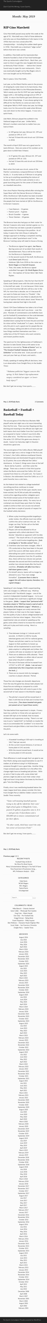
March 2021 (23, 1093)
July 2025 (23, 968)
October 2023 (23, 1019)
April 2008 (23, 1294)
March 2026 (23, 949)
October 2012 (23, 1282)
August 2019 (23, 1138)
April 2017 (23, 1205)
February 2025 (23, 980)
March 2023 (23, 1035)
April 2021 (23, 1090)
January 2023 (23, 1040)
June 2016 (23, 1229)
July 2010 (23, 1289)
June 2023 (23, 1028)
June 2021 (23, 1086)
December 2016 (23, 1215)
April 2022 (23, 1062)
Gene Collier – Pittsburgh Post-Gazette (23, 911)
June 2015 (23, 1258)
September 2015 (23, 1251)
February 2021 (23, 1095)
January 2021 (23, 1098)
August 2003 (23, 1303)
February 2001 (23, 1308)
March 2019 (23, 1150)
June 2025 (23, 971)
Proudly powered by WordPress (30, 1320)
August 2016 (23, 1224)
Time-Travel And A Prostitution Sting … (23, 869)
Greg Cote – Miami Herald (23, 913)
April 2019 (23, 1148)
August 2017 (23, 1196)
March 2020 (23, 1121)
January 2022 (23, 1069)
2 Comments (39, 402)
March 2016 (23, 1236)
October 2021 (23, 1076)
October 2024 (23, 990)
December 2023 (23, 1014)
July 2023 (23, 1026)
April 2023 (23, 1033)
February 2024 (23, 1009)
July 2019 (23, 1141)
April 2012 (23, 1284)
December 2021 (23, 1071)
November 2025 (23, 959)
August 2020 (23, 1110)
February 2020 (23, 1124)
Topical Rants (23, 888)
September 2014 (23, 1279)
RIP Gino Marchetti (16, 27)
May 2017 (23, 1203)
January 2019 (23, 1155)
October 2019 (23, 1133)
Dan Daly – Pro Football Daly (23, 916)
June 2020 (23, 1114)
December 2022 (23, 1043)
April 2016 (23, 1234)
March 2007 (23, 1296)
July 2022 (23, 1054)
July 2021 (23, 1083)
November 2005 (23, 1299)
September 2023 (23, 1021)
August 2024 (23, 995)
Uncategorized (23, 891)
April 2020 (23, 1119)
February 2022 (23, 1066)
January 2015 (23, 1270)
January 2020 (23, 1126)
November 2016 (23, 1217)
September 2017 (23, 1193)
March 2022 (23, 1064)
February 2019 (23, 1153)
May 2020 (23, 1117)
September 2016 (23, 1222)
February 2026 (23, 952)
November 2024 (23, 988)
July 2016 (23, 1227)
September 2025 (23, 964)
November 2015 (23, 1246)
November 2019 (23, 1131)
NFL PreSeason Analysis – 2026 (23, 871)
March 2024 (23, 1007)
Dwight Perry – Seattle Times (23, 928)
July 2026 (23, 940)
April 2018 (23, 1177)
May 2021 (23, 1088)
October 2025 (23, 961)
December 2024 (23, 985)
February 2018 (23, 1181)
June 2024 (23, 999)
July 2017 (23, 1198)
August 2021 (23, 1081)
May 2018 (23, 1174)
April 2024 (23, 1004)
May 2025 (23, 973)
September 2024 (23, 992)
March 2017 (23, 1208)
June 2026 (23, 942)
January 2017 (23, 1212)
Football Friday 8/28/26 (23, 862)
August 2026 (23, 937)
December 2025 (23, 956)
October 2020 (23, 1105)
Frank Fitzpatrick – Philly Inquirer (23, 920)
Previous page (8, 856)
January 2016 (23, 1241)
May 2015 (23, 1260)
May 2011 (23, 1287)
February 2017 (23, 1210)
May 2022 (23, 1059)
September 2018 (23, 1165)
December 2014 (23, 1272)
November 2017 (23, 1188)
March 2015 (23, 1265)
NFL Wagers (23, 886)
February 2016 (23, 1239)
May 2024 (23, 1002)
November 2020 (23, 1102)
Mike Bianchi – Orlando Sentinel (23, 908)
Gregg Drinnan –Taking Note (23, 918)
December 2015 (23, 1243)
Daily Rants (16, 402)
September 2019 (23, 1136)
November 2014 (23, 1275)
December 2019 (23, 1129)
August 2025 (23, 966)
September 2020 (23, 1107)
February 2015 (23, 1267)
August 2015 (23, 1253)
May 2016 (23, 1232)
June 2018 (23, 1172)
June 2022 (23, 1057)
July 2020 (23, 1112)
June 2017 (23, 1200)
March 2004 (23, 1301)
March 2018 (23, 1179)
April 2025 (23, 976)
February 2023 (23, 1038)
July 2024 (23, 997)
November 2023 (23, 1016)
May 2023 (23, 1031)
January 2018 (23, 1184)
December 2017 (23, 1186)
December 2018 (23, 1157)
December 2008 (23, 1291)
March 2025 (23, 978)
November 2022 (23, 1045)
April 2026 (23, 947)
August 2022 (23, 1052)
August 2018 (23, 1167)
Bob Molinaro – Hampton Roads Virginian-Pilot (23, 923)
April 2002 (23, 1306)
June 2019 (23, 1143)
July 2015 (23, 1255)
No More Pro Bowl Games (23, 864)
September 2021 (23, 1078)
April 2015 (23, 1263)
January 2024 (23, 1011)
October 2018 (23, 1162)
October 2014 (23, 1277)
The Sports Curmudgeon (12, 1)
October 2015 (23, 1248)
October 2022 (23, 1047)
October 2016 (23, 1220)
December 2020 (23, 1100)
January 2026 (23, 954)
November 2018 (23, 1160)
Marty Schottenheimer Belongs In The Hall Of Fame (23, 866)
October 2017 (23, 1191)
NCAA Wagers (23, 883)
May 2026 (23, 944)
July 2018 (23, 1169)
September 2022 (23, 1050)
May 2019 (23, 1145)
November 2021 (23, 1074)
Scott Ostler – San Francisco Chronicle (24, 925)
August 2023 (23, 1023)
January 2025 (23, 983)
